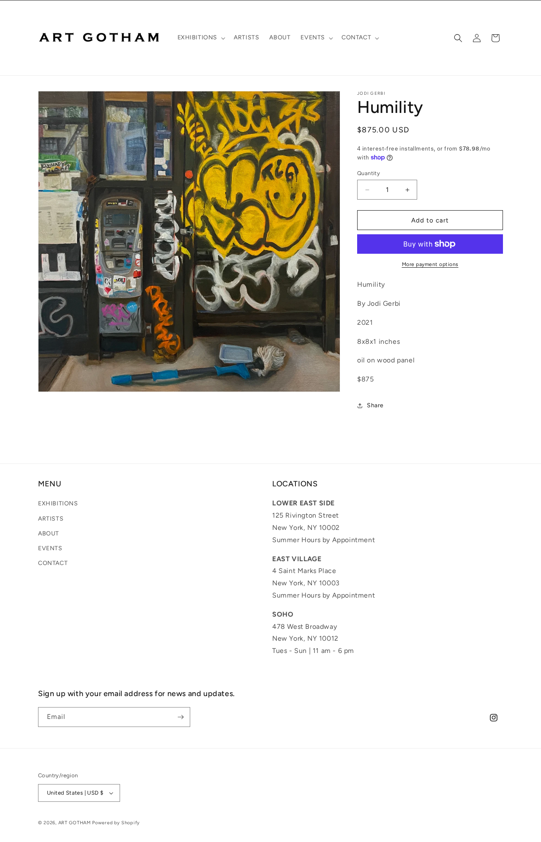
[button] (200, 38)
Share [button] (375, 405)
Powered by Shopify (116, 823)
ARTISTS (50, 518)
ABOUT (48, 533)
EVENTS (50, 548)
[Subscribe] (180, 717)
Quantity (368, 173)
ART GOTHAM (74, 823)
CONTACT (53, 563)
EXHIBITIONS (58, 503)
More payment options (430, 264)
